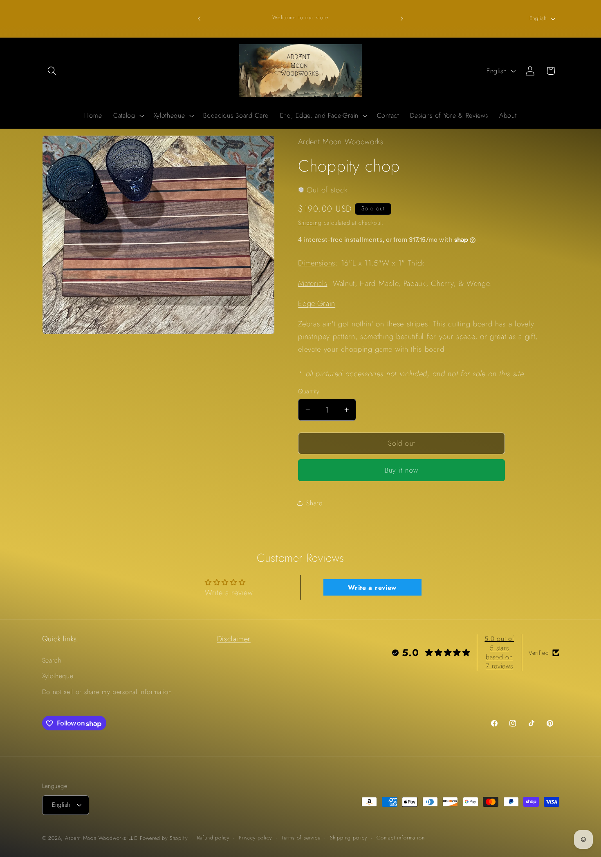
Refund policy (213, 837)
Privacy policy (255, 837)
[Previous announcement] (199, 18)
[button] (52, 70)
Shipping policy (348, 837)
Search (52, 660)
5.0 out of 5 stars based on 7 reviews (499, 652)
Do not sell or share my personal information (107, 691)
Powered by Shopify (164, 838)
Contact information (400, 837)
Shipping (309, 223)
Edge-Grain (316, 303)
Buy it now (402, 470)
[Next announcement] (402, 18)
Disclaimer (234, 639)
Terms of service (301, 837)
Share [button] (314, 503)
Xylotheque (58, 676)
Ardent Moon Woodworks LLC (101, 838)
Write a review (372, 587)
